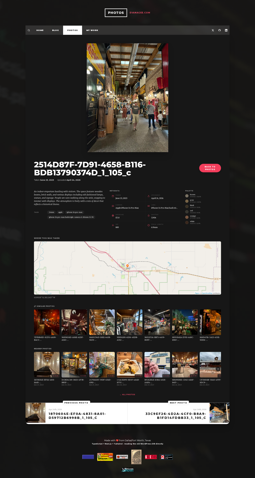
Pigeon (197, 293)
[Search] (29, 30)
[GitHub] (219, 30)
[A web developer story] (127, 461)
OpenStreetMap (207, 293)
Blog (55, 30)
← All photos (127, 394)
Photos (72, 30)
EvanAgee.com (140, 12)
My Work (92, 30)
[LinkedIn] (226, 30)
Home (40, 30)
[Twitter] (213, 30)
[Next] (218, 325)
